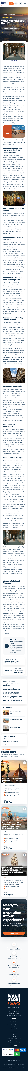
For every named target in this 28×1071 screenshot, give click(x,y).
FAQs (13, 1067)
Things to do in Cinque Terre (14, 1038)
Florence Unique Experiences (14, 1024)
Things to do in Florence (14, 13)
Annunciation (16, 227)
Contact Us (9, 1067)
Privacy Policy (19, 1067)
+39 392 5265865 (14, 1013)
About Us (3, 1067)
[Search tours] (11, 3)
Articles (14, 1036)
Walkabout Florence (13, 586)
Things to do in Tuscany (14, 1041)
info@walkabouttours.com (14, 1015)
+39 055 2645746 (14, 1011)
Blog (6, 13)
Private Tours (14, 1026)
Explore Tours (14, 933)
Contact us (6, 624)
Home (2, 13)
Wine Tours (14, 1028)
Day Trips (14, 1023)
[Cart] (20, 3)
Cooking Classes (14, 1021)
